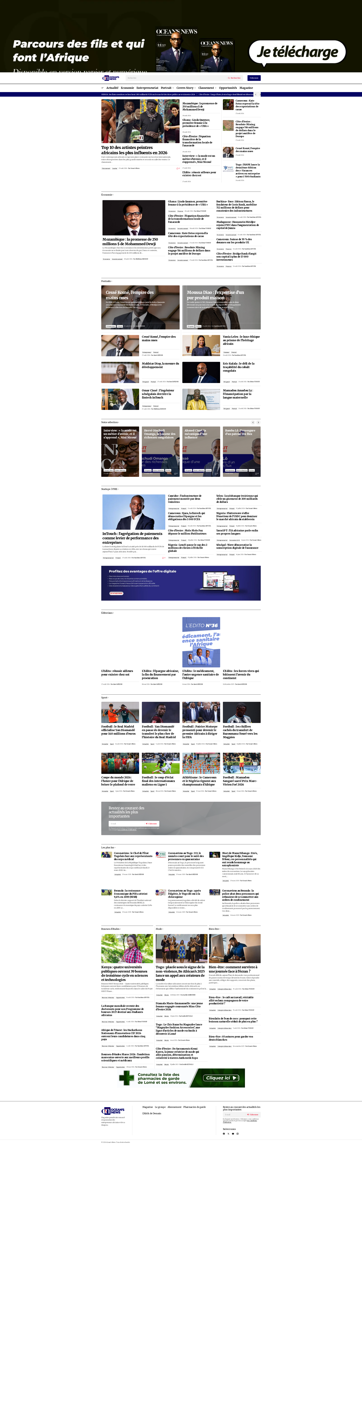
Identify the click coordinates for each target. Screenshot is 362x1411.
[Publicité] (181, 36)
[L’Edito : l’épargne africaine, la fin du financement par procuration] (161, 642)
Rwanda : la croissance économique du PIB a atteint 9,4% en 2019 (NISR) (130, 893)
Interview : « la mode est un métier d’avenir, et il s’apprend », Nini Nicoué (198, 159)
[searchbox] (176, 78)
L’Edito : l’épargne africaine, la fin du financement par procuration (160, 674)
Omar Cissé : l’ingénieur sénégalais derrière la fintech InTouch (158, 394)
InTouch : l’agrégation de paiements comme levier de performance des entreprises (132, 538)
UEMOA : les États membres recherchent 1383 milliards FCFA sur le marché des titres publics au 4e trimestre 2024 (148, 94)
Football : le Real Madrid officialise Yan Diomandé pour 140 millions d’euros (118, 730)
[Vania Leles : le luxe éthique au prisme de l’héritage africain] (201, 345)
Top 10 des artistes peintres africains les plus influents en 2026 (134, 150)
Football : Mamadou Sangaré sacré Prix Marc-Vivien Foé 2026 (240, 781)
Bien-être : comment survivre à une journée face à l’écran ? (233, 969)
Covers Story (108, 470)
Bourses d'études (108, 997)
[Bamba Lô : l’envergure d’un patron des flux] (242, 452)
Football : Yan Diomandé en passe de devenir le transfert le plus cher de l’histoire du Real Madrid (159, 732)
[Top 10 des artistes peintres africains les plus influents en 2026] (140, 121)
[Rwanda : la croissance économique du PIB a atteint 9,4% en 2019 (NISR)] (106, 892)
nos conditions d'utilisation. (127, 830)
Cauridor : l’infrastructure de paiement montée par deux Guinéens (184, 499)
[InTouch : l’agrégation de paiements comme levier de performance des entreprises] (133, 512)
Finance (180, 211)
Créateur (226, 352)
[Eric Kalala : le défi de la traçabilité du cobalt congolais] (201, 372)
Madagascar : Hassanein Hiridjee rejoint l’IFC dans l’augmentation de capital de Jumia (237, 225)
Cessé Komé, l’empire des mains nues (248, 150)
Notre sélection (120, 470)
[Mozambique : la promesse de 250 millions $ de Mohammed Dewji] (133, 217)
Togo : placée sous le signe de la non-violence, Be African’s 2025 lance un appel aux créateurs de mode (180, 973)
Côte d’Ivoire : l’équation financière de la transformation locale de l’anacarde (197, 141)
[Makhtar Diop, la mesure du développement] (120, 372)
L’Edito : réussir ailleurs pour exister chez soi (199, 174)
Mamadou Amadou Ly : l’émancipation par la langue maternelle (238, 394)
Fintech (118, 558)
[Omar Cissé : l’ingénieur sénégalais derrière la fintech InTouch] (120, 399)
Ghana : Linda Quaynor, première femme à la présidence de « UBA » (196, 123)
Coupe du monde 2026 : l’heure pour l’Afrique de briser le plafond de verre (118, 781)
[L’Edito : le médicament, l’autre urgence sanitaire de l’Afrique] (201, 642)
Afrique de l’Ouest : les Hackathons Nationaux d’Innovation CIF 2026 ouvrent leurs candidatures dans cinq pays (123, 1035)
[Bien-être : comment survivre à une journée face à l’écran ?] (235, 948)
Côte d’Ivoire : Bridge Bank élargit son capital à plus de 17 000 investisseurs (236, 256)
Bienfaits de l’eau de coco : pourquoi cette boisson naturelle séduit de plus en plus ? (233, 1020)
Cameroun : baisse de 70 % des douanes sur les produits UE (234, 241)
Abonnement (174, 1107)
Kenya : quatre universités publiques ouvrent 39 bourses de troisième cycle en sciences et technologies (124, 973)
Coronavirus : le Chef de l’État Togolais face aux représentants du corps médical (133, 856)
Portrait (119, 326)
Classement (106, 168)
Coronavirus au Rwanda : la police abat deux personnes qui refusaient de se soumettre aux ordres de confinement (240, 895)
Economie (106, 259)
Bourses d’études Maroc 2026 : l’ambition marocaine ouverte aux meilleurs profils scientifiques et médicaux (125, 1057)
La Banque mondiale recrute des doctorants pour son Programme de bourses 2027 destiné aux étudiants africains (122, 1011)
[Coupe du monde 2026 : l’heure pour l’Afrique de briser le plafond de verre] (120, 763)
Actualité (105, 744)
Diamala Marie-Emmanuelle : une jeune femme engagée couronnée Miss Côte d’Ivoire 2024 (179, 1006)
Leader (114, 168)
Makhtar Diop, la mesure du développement (160, 365)
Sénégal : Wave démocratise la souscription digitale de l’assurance (237, 546)
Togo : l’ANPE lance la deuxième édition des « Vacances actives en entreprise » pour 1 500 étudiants (248, 170)
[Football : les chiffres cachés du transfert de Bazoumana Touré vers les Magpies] (242, 712)
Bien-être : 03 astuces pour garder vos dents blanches (231, 1038)
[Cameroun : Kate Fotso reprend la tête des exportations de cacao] (228, 104)
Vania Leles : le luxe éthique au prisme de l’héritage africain (241, 340)
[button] (102, 88)
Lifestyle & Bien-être (224, 989)
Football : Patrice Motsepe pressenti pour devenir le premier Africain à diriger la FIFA (199, 732)
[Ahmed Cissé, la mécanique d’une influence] (201, 452)
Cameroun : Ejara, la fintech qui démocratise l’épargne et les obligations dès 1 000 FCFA (186, 516)
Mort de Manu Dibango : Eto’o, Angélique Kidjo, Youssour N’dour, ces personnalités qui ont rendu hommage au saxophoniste (240, 859)
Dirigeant (146, 382)
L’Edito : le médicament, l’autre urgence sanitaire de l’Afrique (200, 674)
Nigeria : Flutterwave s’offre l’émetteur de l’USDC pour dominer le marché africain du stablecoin (236, 516)
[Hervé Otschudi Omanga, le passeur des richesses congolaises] (161, 452)
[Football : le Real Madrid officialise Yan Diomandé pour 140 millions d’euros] (120, 712)
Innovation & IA (235, 540)
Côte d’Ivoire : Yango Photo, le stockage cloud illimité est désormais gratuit (230, 94)
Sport (112, 744)
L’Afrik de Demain (151, 1113)
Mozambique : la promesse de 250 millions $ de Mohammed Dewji (199, 106)
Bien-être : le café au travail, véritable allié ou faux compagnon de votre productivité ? (231, 1000)
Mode (166, 995)
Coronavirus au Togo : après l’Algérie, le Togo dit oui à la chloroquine (184, 893)
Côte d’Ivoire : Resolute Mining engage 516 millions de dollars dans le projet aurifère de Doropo (247, 129)
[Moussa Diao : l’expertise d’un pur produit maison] (221, 307)
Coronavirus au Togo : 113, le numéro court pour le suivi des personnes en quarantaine (186, 856)
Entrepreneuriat (108, 558)
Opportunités (120, 997)
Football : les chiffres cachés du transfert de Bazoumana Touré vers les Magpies (240, 732)
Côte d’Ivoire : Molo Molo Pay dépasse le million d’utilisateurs (187, 532)
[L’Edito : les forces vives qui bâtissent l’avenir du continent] (242, 642)
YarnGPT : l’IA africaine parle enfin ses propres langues (237, 532)
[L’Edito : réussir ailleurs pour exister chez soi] (120, 642)
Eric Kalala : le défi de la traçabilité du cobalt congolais (238, 367)
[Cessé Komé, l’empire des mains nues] (228, 152)
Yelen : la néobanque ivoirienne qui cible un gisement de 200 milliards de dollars (237, 499)
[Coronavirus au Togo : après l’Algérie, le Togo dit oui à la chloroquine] (160, 892)
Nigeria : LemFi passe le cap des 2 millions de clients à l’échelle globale (187, 548)
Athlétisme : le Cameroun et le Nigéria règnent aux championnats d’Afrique (199, 781)
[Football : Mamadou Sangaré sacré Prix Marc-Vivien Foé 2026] (242, 763)
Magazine (147, 1107)
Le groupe (160, 1107)
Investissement (117, 259)
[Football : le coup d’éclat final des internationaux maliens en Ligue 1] (161, 763)
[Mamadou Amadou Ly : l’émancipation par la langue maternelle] (201, 399)
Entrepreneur (111, 326)
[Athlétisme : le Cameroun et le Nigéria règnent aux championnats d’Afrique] (201, 763)
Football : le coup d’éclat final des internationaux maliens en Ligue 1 (158, 781)
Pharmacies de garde (194, 1107)
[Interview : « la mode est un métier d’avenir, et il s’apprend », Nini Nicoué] (120, 452)
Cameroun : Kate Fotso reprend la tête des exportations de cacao (247, 105)
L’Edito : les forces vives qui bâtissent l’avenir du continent (241, 674)
